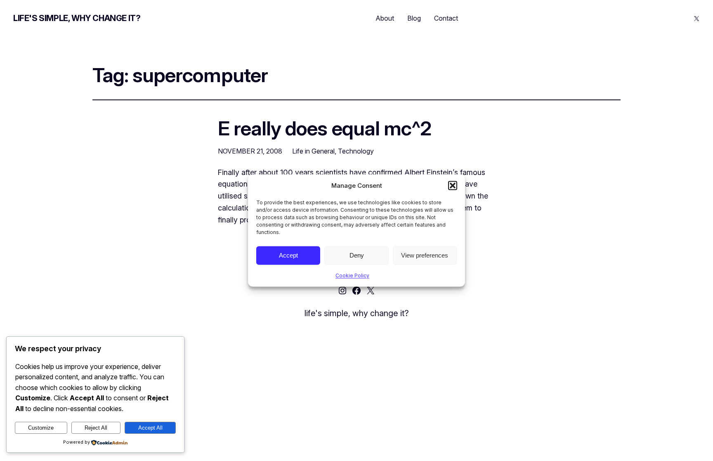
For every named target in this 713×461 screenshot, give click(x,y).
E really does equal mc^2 (324, 128)
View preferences (424, 255)
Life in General (313, 151)
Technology (356, 151)
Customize (41, 428)
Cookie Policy (352, 275)
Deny (356, 255)
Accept (288, 255)
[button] (453, 185)
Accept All (150, 428)
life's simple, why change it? (76, 18)
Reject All (96, 428)
